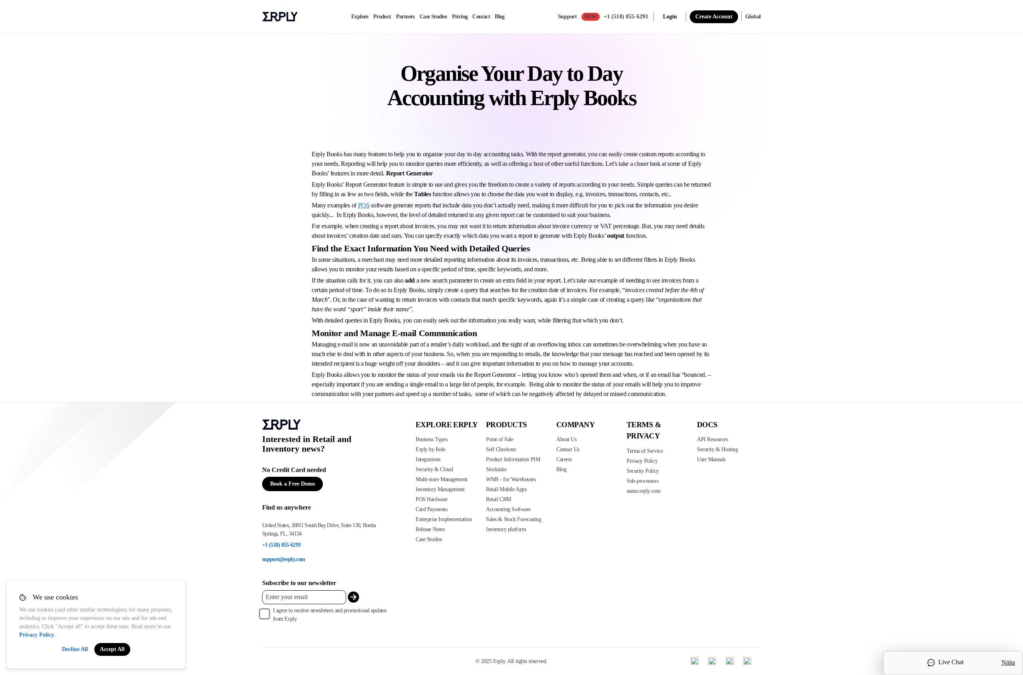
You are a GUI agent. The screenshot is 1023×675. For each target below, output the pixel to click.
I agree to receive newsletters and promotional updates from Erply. (329, 614)
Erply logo (280, 17)
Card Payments (432, 509)
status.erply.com (643, 491)
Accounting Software (508, 509)
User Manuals (711, 459)
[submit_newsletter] (353, 597)
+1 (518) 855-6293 (626, 17)
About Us (566, 439)
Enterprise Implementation (444, 519)
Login (670, 17)
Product (382, 17)
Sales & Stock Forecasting (513, 519)
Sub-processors (642, 481)
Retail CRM (498, 499)
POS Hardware (432, 499)
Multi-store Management (442, 479)
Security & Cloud (434, 469)
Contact (481, 17)
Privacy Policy (642, 461)
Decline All (75, 649)
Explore (359, 17)
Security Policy (643, 471)
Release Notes (430, 529)
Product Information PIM (513, 459)
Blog (500, 17)
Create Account (713, 17)
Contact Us (567, 449)
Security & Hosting (717, 449)
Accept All (112, 649)
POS (364, 205)
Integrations (428, 459)
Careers (564, 459)
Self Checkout (501, 449)
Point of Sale (499, 439)
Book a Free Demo (292, 484)
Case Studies (433, 17)
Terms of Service (645, 451)
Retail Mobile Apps (506, 489)
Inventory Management (440, 489)
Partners (405, 17)
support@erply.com (283, 559)
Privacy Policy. (37, 635)
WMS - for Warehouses (511, 479)
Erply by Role (431, 449)
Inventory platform (506, 529)
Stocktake (496, 469)
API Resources (712, 439)
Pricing (460, 17)
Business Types (431, 439)
